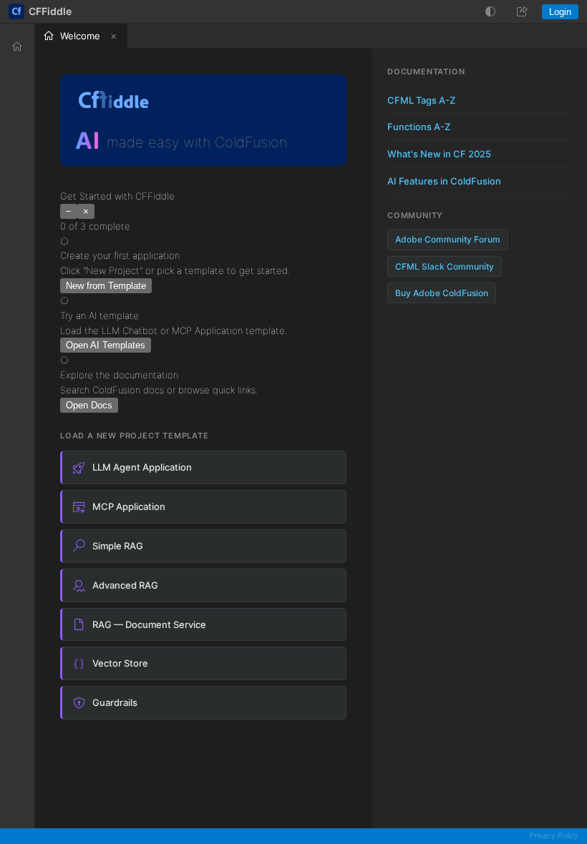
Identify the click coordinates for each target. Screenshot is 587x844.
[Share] (521, 11)
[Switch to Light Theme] (490, 11)
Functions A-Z (418, 126)
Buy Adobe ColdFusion (441, 293)
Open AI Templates (105, 345)
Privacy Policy (553, 835)
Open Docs (89, 405)
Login (560, 11)
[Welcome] (17, 46)
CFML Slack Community (444, 266)
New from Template (106, 285)
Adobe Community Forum (447, 239)
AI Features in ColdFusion (444, 181)
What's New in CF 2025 (439, 154)
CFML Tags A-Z (421, 100)
